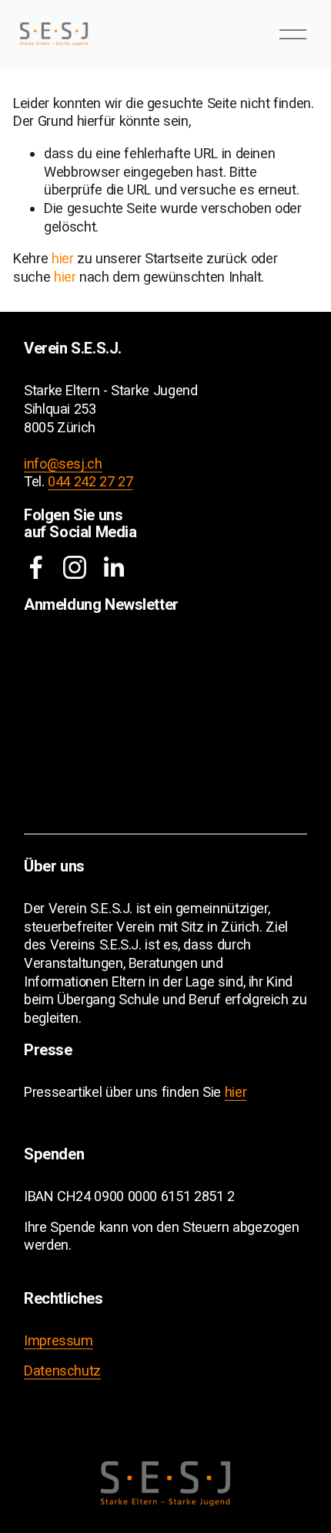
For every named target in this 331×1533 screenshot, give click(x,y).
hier (63, 258)
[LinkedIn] (113, 567)
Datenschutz (62, 1370)
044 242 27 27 (90, 481)
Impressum (58, 1340)
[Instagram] (74, 567)
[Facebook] (36, 567)
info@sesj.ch (63, 463)
